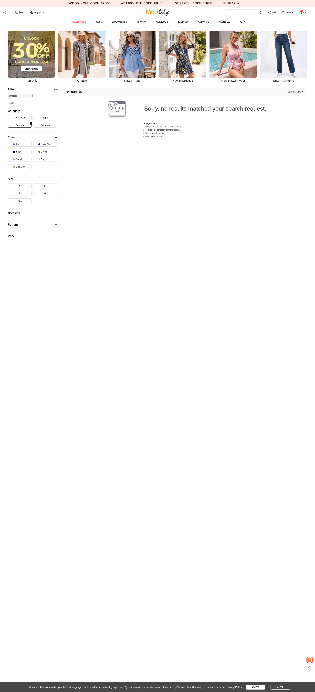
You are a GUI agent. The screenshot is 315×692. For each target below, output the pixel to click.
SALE (242, 22)
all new (82, 80)
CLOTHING (224, 22)
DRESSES (141, 22)
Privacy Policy (234, 687)
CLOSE (280, 687)
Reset (11, 103)
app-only (31, 80)
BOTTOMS (203, 22)
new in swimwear (233, 80)
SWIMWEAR (162, 22)
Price (11, 236)
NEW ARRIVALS (78, 22)
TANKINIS (183, 22)
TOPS (99, 22)
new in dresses (182, 80)
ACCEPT (255, 687)
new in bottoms (283, 80)
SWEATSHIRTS (119, 22)
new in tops (132, 80)
